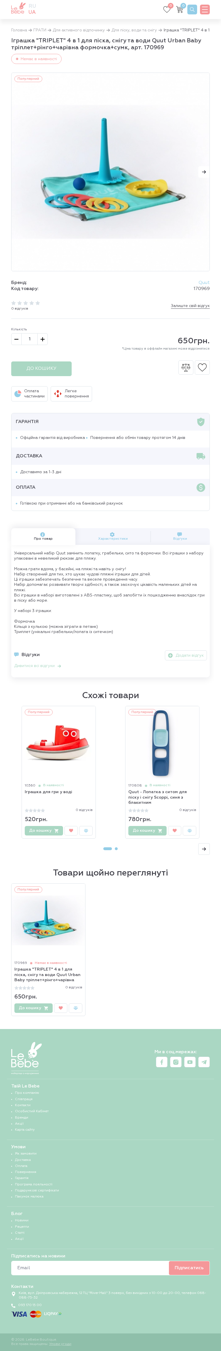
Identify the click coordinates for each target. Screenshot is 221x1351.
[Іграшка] (110, 172)
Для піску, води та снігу (134, 30)
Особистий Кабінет (32, 1111)
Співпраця (24, 1099)
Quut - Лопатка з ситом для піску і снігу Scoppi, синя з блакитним (157, 797)
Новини (21, 1220)
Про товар (43, 539)
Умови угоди (60, 1344)
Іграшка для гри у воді (48, 792)
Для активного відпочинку (79, 30)
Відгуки (180, 539)
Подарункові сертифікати (37, 1190)
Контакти (23, 1105)
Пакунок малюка (29, 1196)
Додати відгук (190, 655)
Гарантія (21, 1178)
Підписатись (189, 1268)
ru (32, 6)
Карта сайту (25, 1130)
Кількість (19, 329)
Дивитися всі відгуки (34, 666)
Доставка (23, 1160)
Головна (19, 30)
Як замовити (26, 1153)
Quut (204, 283)
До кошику (41, 368)
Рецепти (22, 1227)
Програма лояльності (33, 1184)
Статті (19, 1233)
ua (32, 12)
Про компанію (27, 1093)
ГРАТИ (39, 30)
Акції (19, 1123)
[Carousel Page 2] (116, 848)
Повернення (25, 1172)
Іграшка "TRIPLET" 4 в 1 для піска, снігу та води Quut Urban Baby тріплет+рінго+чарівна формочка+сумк (47, 975)
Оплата (21, 1166)
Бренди (21, 1117)
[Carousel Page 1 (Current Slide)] (107, 848)
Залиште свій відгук (190, 306)
